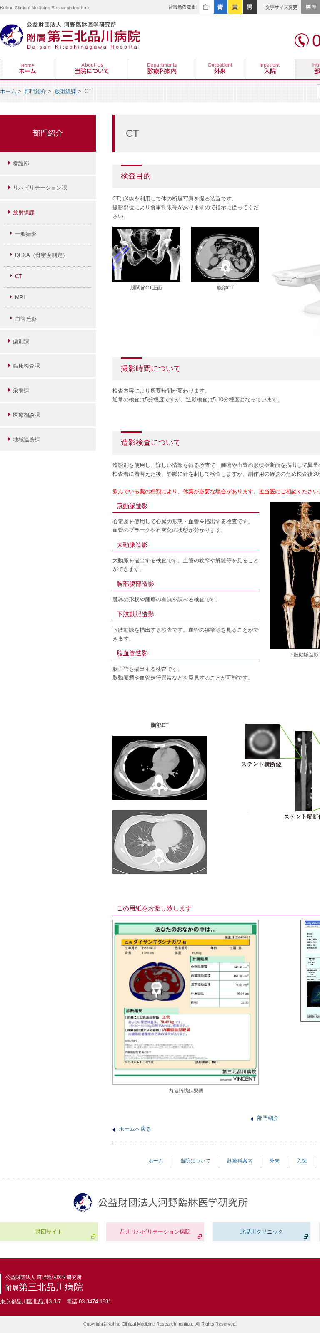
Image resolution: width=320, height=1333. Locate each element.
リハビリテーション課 (40, 188)
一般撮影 (26, 234)
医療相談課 (26, 415)
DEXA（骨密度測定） (41, 255)
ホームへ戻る (135, 1129)
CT (18, 276)
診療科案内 (161, 69)
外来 (220, 69)
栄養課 (21, 390)
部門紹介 (35, 91)
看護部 (21, 163)
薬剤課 (21, 341)
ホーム (27, 69)
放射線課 (65, 91)
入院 (270, 69)
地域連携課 (26, 439)
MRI (20, 297)
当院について (91, 69)
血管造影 (26, 319)
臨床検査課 (26, 366)
